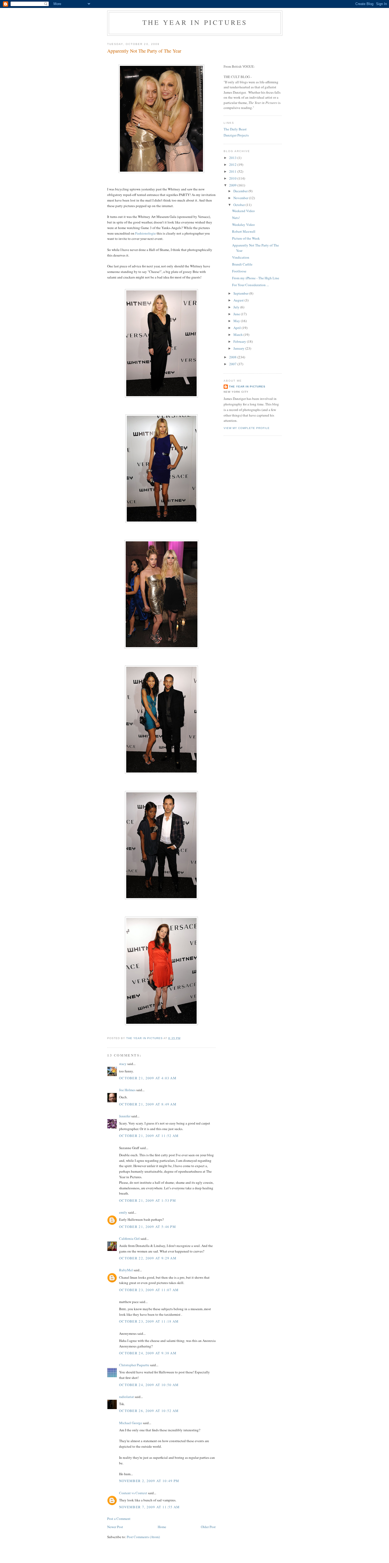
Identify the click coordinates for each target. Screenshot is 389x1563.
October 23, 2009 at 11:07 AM (149, 1289)
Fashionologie (145, 233)
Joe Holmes (127, 1089)
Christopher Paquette (134, 1365)
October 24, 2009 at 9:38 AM (148, 1353)
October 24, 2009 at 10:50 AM (149, 1384)
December (240, 191)
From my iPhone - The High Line (255, 278)
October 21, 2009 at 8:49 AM (148, 1104)
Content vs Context (133, 1493)
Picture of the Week (246, 238)
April (237, 327)
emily (123, 1212)
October (239, 204)
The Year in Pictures (194, 22)
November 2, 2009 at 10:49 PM (149, 1480)
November (241, 197)
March (238, 334)
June (237, 314)
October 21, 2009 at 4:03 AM (148, 1078)
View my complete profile (247, 428)
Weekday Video (243, 224)
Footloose (239, 271)
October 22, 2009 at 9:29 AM (148, 1258)
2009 (233, 185)
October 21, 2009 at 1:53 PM (147, 1200)
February (240, 341)
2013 (233, 157)
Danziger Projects (236, 135)
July (236, 307)
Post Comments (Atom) (143, 1536)
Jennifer (124, 1116)
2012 (233, 164)
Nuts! (236, 217)
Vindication (240, 257)
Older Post (208, 1526)
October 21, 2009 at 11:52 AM (149, 1135)
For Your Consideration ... (250, 284)
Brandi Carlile (242, 264)
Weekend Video (243, 210)
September (241, 293)
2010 (233, 178)
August (239, 300)
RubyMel (126, 1270)
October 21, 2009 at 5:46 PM (147, 1226)
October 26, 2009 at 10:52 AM (149, 1410)
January (239, 348)
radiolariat (126, 1396)
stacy (122, 1063)
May (237, 320)
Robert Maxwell (243, 231)
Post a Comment (118, 1518)
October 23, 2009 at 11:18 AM (149, 1321)
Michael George (130, 1422)
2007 (233, 364)
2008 (233, 357)
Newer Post (115, 1526)
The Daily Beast (235, 129)
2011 (233, 171)
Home (162, 1526)
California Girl (129, 1238)
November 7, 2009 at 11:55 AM (149, 1507)
